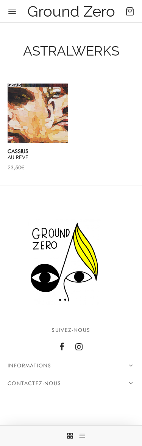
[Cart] (129, 11)
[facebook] (62, 348)
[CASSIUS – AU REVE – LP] (38, 113)
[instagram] (79, 348)
